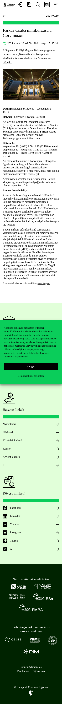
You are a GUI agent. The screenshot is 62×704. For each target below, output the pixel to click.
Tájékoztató (38, 671)
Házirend (8, 432)
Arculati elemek (11, 456)
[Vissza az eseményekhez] (4, 15)
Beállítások (23, 671)
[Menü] (56, 5)
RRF (5, 465)
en (47, 4)
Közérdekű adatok (13, 440)
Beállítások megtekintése (31, 375)
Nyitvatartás (9, 424)
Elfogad (31, 366)
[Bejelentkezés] (20, 5)
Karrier (7, 448)
